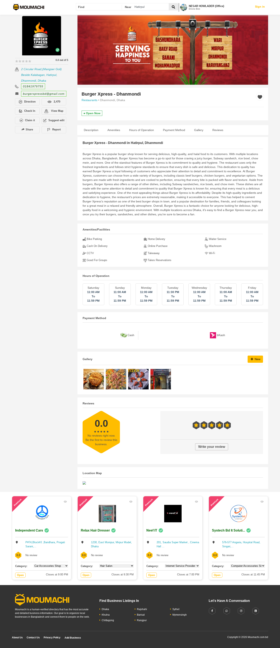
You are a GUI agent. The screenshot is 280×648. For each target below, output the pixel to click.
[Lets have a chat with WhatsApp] (226, 611)
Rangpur (142, 620)
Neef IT (151, 530)
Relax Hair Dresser (95, 530)
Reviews (217, 130)
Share (29, 129)
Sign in (260, 6)
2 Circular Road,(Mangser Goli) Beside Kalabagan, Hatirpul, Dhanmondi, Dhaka (41, 74)
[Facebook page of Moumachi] (212, 611)
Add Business (73, 637)
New (257, 359)
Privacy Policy (52, 637)
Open (20, 575)
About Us (17, 637)
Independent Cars (29, 530)
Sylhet (175, 609)
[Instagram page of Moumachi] (241, 611)
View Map (56, 110)
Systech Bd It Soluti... (228, 530)
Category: (21, 566)
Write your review (211, 446)
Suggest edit (56, 120)
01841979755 (33, 86)
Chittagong (108, 620)
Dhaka (105, 609)
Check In (29, 110)
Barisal (141, 614)
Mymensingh (179, 614)
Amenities (113, 130)
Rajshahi (142, 609)
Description (91, 130)
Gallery (198, 130)
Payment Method (174, 130)
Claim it (30, 120)
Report (56, 129)
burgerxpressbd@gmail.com (44, 93)
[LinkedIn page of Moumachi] (255, 611)
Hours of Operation (141, 130)
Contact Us (33, 637)
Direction (30, 101)
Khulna (106, 614)
